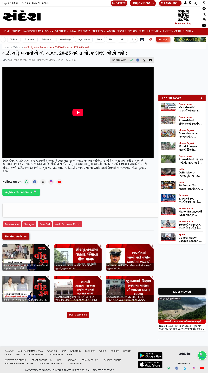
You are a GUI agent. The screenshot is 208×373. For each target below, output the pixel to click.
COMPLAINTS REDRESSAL (51, 363)
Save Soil (45, 224)
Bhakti (187, 31)
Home (6, 31)
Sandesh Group (112, 360)
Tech (99, 39)
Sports (132, 31)
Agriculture (84, 39)
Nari (111, 39)
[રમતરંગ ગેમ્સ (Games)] (142, 39)
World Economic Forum (67, 224)
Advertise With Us (42, 360)
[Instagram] (204, 20)
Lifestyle (153, 31)
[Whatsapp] (204, 3)
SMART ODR (76, 363)
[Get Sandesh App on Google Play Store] (150, 355)
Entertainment (172, 31)
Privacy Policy (90, 360)
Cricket (121, 31)
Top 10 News (171, 98)
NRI (122, 39)
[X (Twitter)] (144, 60)
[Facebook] (204, 8)
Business (97, 31)
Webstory (84, 31)
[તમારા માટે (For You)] (150, 39)
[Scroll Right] (135, 39)
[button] (185, 3)
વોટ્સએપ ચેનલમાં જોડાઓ (18, 192)
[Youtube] (204, 25)
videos (16, 47)
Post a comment (78, 314)
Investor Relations (15, 360)
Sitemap (71, 360)
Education (47, 39)
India (73, 31)
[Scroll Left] (3, 39)
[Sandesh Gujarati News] (25, 15)
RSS (59, 360)
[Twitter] (204, 14)
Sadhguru (29, 224)
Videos (13, 39)
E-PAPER (121, 3)
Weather (60, 31)
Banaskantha (12, 224)
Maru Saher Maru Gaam (37, 31)
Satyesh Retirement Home (19, 363)
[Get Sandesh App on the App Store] (150, 364)
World (111, 31)
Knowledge (65, 39)
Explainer (29, 39)
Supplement (141, 3)
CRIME (142, 31)
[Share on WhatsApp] (202, 355)
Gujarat (16, 31)
